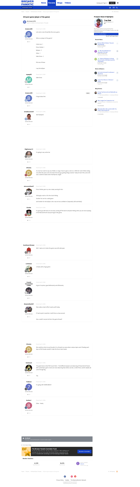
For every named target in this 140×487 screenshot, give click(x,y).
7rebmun (29, 382)
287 (29, 258)
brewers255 (32, 21)
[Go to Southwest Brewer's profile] (29, 250)
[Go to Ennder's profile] (29, 212)
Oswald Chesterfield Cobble (29, 283)
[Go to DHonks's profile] (29, 173)
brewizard (29, 363)
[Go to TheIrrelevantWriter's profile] (95, 93)
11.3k (29, 220)
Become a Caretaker (84, 451)
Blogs (59, 3)
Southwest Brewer (28, 245)
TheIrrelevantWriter (104, 95)
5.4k (29, 413)
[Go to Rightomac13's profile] (29, 154)
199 (29, 276)
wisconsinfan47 (29, 186)
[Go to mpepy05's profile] (29, 79)
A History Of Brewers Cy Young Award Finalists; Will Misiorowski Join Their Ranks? (106, 60)
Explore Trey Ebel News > (101, 34)
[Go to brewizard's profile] (29, 368)
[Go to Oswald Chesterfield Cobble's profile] (29, 290)
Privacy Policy (60, 480)
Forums (51, 3)
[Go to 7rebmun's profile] (29, 387)
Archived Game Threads (41, 23)
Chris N (82, 464)
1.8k (29, 124)
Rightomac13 (29, 149)
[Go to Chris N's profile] (77, 463)
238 (29, 162)
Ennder (29, 208)
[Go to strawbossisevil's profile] (29, 117)
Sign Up (112, 3)
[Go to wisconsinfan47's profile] (29, 191)
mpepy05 (29, 75)
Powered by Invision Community (70, 483)
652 (29, 316)
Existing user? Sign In (102, 3)
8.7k (29, 180)
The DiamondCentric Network (78, 480)
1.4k (29, 199)
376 (29, 394)
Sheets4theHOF (29, 304)
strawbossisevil (29, 112)
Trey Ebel (107, 20)
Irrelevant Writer (114, 95)
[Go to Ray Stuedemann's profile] (95, 51)
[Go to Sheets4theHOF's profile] (29, 309)
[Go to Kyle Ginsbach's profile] (95, 43)
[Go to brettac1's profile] (29, 405)
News (43, 3)
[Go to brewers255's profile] (24, 22)
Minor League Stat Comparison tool (106, 100)
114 (29, 87)
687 (29, 41)
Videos (68, 3)
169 (29, 298)
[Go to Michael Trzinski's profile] (95, 59)
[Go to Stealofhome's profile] (95, 101)
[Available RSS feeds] (117, 472)
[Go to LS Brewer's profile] (29, 269)
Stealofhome (102, 102)
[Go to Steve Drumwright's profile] (95, 73)
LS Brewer (29, 264)
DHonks (28, 168)
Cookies (67, 480)
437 (29, 375)
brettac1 (28, 400)
